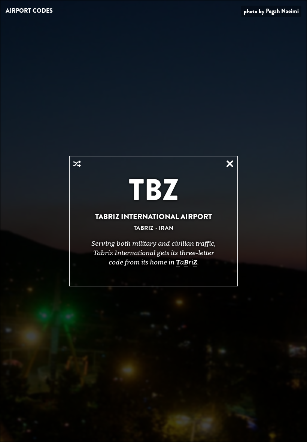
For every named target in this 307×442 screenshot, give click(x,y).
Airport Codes (29, 10)
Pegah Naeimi (282, 11)
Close (229, 163)
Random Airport (77, 163)
